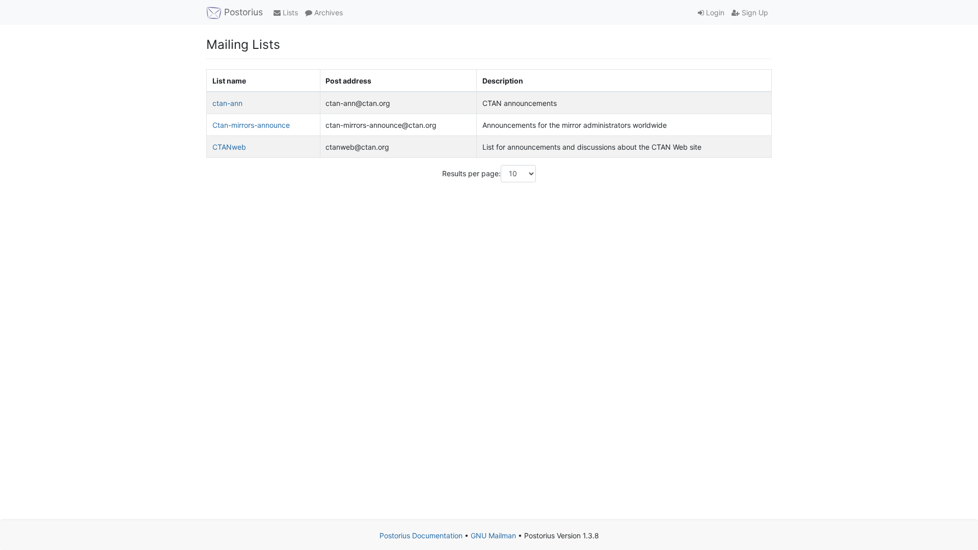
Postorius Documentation (421, 535)
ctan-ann (227, 103)
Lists (289, 12)
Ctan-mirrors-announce (251, 125)
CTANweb (229, 147)
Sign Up (754, 12)
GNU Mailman (493, 535)
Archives (327, 12)
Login (714, 12)
